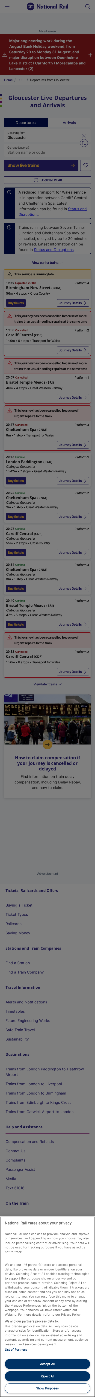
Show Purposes (47, 1388)
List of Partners (16, 1349)
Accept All (47, 1364)
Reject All (47, 1376)
